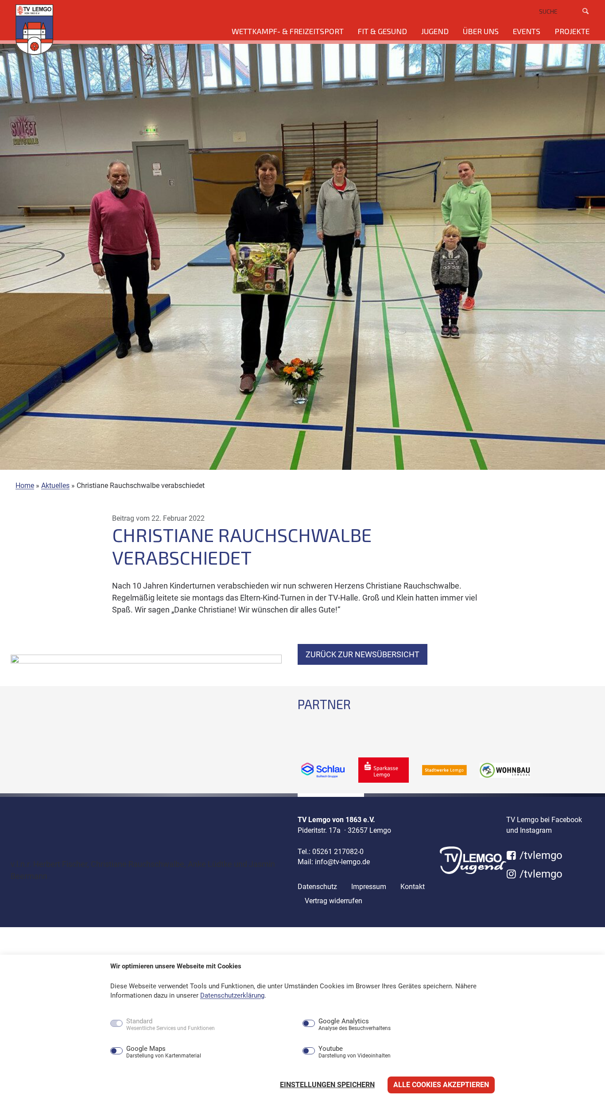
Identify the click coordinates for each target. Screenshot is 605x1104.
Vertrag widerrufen (333, 901)
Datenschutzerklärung (232, 995)
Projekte (572, 31)
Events (526, 31)
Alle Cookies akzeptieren (441, 1085)
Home (25, 485)
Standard (170, 1024)
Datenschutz (317, 886)
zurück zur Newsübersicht (362, 654)
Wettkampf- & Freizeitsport (288, 31)
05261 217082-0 (338, 851)
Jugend (435, 31)
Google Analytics (354, 1024)
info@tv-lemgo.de (342, 862)
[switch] (97, 1051)
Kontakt (412, 886)
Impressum (368, 886)
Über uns (481, 31)
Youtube (354, 1052)
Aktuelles (55, 485)
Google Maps (163, 1052)
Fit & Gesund (382, 31)
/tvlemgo (539, 855)
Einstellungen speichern (327, 1085)
